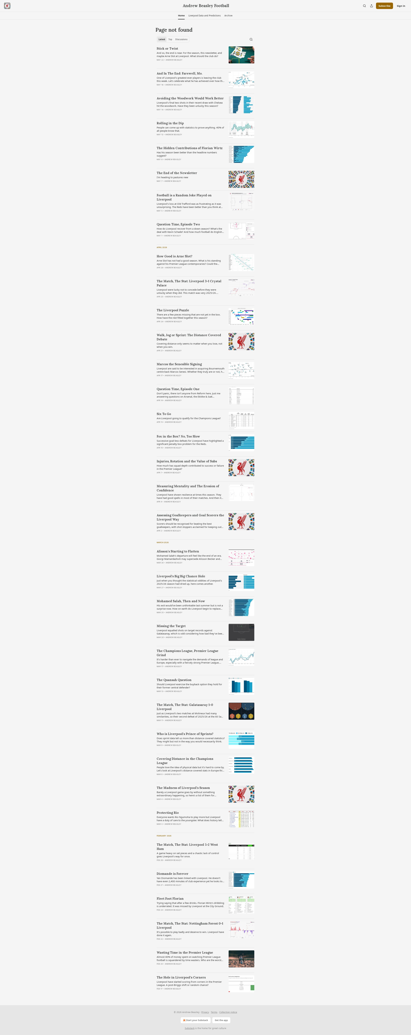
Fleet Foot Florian (170, 898)
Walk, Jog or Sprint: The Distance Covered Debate (189, 337)
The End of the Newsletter (177, 173)
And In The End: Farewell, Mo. (179, 73)
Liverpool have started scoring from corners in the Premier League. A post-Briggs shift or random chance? (189, 983)
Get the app (221, 1020)
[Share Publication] (371, 6)
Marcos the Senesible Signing (179, 364)
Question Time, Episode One (178, 389)
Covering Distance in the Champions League (185, 761)
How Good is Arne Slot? (174, 256)
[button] (181, 15)
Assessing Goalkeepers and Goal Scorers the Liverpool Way (190, 517)
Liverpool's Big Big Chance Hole (181, 576)
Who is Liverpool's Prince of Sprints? (185, 734)
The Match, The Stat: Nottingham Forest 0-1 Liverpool (190, 925)
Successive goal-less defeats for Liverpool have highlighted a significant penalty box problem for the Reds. (190, 442)
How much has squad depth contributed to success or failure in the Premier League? (190, 467)
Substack (189, 1028)
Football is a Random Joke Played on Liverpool (184, 197)
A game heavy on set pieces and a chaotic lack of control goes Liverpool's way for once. (188, 855)
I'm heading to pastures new (172, 177)
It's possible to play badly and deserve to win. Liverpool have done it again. (190, 933)
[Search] (364, 6)
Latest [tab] (162, 39)
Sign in (401, 5)
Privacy (205, 1012)
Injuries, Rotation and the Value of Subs (187, 461)
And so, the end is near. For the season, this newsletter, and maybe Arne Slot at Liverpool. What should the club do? (189, 54)
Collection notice (228, 1012)
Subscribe (384, 5)
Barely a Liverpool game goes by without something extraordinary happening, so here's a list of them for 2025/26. (186, 793)
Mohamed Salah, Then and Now (181, 601)
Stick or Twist (167, 48)
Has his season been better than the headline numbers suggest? (187, 154)
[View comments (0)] (181, 139)
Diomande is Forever (172, 874)
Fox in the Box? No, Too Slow (178, 436)
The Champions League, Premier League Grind (187, 653)
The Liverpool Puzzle (173, 310)
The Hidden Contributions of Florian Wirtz (190, 148)
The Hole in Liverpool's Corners (181, 977)
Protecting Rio (168, 813)
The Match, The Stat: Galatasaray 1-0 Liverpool (185, 707)
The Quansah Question (174, 680)
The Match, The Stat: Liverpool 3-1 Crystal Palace (189, 283)
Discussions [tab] (181, 39)
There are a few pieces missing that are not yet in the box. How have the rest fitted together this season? (188, 316)
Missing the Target (171, 626)
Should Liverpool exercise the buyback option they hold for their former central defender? (189, 686)
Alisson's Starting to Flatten (178, 551)
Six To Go (164, 414)
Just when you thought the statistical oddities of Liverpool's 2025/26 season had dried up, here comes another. (189, 582)
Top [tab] (170, 39)
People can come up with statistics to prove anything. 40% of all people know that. (190, 129)
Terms (214, 1012)
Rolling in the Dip (170, 123)
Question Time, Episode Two (178, 224)
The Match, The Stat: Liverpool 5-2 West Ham (187, 847)
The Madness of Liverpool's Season (183, 788)
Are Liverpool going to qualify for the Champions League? (189, 418)
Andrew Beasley (174, 60)
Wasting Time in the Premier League (185, 952)
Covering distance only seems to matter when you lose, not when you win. (189, 345)
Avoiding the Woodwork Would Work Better (190, 98)
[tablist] (173, 39)
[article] (205, 56)
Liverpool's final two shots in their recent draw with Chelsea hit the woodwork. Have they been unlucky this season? (190, 104)
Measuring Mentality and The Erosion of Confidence (188, 488)
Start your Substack (197, 1020)
